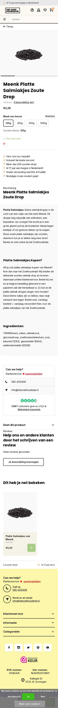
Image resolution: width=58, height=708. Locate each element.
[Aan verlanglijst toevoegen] (5, 145)
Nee (43, 696)
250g (20, 123)
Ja (28, 696)
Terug (9, 26)
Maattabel (50, 116)
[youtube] (48, 648)
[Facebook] (9, 648)
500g (31, 123)
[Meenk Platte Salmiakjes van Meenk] (20, 512)
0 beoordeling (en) (24, 102)
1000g (43, 123)
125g (8, 123)
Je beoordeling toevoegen (23, 462)
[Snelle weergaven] (31, 548)
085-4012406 (18, 381)
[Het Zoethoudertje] (12, 10)
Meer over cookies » (29, 704)
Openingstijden (33, 373)
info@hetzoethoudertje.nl (25, 390)
